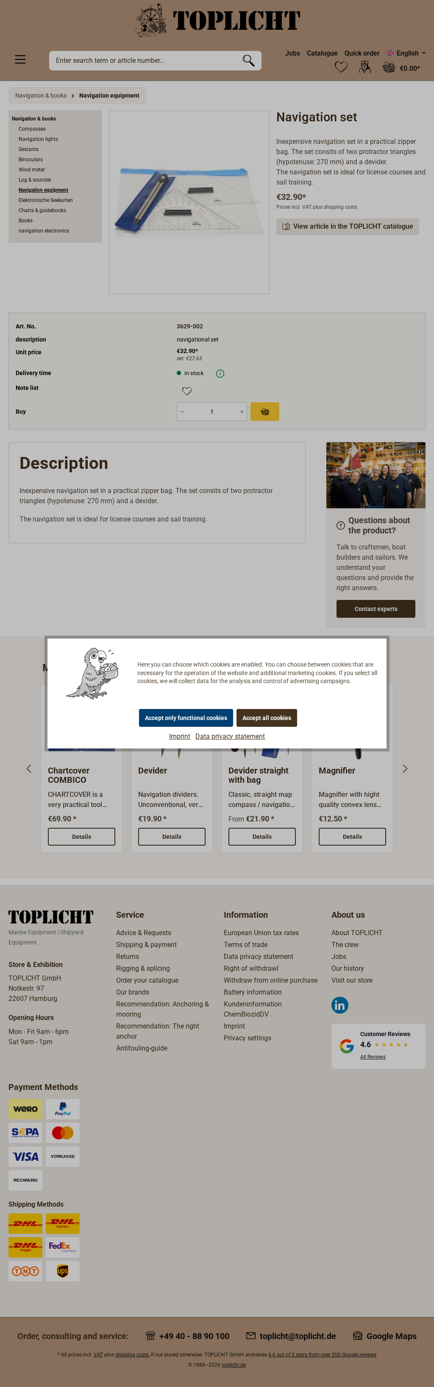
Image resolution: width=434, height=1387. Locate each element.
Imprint (179, 736)
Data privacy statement (230, 736)
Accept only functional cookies (186, 718)
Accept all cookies (266, 718)
